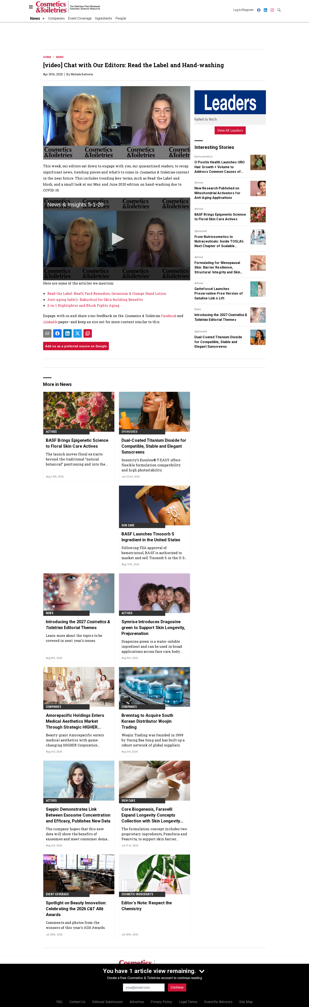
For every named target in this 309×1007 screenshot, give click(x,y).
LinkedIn (50, 322)
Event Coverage (57, 894)
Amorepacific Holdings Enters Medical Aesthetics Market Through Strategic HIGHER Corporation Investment (75, 721)
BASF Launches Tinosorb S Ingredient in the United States (150, 536)
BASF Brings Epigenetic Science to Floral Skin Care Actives (220, 216)
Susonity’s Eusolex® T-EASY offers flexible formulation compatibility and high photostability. (151, 465)
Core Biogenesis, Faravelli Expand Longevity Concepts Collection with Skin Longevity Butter (150, 815)
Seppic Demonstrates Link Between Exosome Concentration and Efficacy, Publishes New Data (78, 815)
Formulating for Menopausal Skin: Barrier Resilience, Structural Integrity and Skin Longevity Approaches (217, 268)
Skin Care (128, 800)
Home (47, 57)
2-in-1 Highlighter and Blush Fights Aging (83, 305)
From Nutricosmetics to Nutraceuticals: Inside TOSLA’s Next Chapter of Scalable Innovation (219, 242)
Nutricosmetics (203, 156)
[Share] (57, 333)
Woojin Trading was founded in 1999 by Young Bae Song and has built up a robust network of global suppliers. (153, 740)
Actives (198, 182)
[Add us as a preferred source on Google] (87, 333)
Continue (177, 987)
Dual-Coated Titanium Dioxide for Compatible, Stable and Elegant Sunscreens (218, 342)
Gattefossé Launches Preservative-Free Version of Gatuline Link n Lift (218, 293)
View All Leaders (230, 130)
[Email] (47, 333)
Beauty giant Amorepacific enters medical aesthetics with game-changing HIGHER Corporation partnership (75, 740)
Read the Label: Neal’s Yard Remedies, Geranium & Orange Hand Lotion (106, 293)
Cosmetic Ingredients (137, 894)
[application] (116, 239)
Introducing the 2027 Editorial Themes (220, 317)
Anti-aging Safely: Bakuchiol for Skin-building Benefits (95, 299)
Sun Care (128, 525)
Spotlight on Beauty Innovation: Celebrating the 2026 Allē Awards (76, 908)
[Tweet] (77, 333)
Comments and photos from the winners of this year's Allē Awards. (76, 925)
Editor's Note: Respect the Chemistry (146, 905)
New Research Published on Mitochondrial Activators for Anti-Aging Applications (217, 193)
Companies (53, 706)
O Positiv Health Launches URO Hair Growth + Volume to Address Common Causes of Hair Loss (219, 167)
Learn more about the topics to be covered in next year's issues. (74, 638)
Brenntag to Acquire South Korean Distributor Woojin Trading (147, 721)
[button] (116, 238)
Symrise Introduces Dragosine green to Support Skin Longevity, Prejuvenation (153, 627)
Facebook (169, 315)
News (59, 57)
